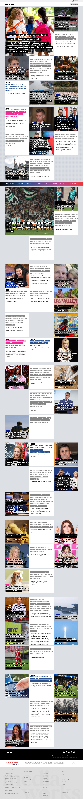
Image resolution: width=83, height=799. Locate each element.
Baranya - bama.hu (9, 773)
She (50, 1)
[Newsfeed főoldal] (9, 752)
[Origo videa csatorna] (71, 752)
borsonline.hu (45, 795)
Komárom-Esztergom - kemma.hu (12, 788)
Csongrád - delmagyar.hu (10, 778)
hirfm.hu (63, 794)
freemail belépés (74, 4)
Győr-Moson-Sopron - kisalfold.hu (12, 782)
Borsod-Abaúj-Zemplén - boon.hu (12, 776)
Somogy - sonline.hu (9, 791)
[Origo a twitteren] (66, 752)
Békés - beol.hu (8, 775)
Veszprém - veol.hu (28, 771)
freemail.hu (64, 781)
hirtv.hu (25, 782)
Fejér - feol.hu (8, 781)
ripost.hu (63, 770)
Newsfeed (29, 1)
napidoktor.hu (45, 779)
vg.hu (25, 791)
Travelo (40, 1)
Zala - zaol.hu (27, 773)
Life (12, 1)
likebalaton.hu (46, 778)
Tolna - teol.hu (8, 795)
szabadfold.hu (27, 781)
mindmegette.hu (46, 781)
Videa (24, 1)
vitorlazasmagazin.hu (47, 785)
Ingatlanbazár (62, 1)
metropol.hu (64, 771)
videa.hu (63, 784)
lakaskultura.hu (46, 775)
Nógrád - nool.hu (8, 790)
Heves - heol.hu (8, 785)
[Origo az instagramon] (69, 752)
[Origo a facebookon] (64, 752)
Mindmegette (17, 1)
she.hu (63, 774)
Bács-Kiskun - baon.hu (9, 772)
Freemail (34, 1)
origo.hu (25, 784)
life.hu (63, 773)
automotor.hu (45, 773)
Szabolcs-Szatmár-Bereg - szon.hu (12, 793)
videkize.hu (45, 787)
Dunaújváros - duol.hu (9, 779)
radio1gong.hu (65, 792)
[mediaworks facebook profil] (72, 763)
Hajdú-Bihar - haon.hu (9, 784)
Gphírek (45, 1)
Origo (8, 1)
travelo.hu (45, 782)
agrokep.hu (26, 792)
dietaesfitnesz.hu (46, 784)
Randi (56, 1)
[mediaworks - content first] (13, 763)
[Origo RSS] (74, 752)
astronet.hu (45, 772)
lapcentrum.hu (65, 785)
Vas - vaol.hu (26, 770)
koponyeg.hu (64, 782)
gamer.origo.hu (46, 776)
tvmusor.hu (45, 788)
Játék (68, 1)
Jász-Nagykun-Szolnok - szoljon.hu (12, 787)
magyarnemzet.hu (27, 779)
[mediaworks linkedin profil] (75, 763)
